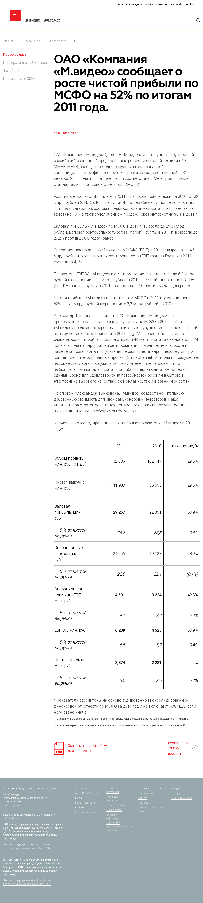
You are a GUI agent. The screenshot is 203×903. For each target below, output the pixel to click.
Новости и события (116, 805)
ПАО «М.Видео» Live (181, 798)
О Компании (80, 788)
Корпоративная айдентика (25, 62)
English (190, 4)
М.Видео (175, 788)
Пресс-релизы (59, 41)
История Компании (84, 812)
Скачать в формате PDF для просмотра (87, 748)
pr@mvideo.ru (17, 805)
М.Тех (121, 5)
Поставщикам (134, 5)
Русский (176, 4)
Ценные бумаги (114, 810)
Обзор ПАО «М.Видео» (86, 793)
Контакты (161, 5)
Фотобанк (11, 70)
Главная (8, 41)
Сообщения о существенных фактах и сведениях (119, 827)
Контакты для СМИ (19, 78)
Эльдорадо (176, 793)
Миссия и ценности (84, 802)
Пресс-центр (32, 41)
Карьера (149, 5)
